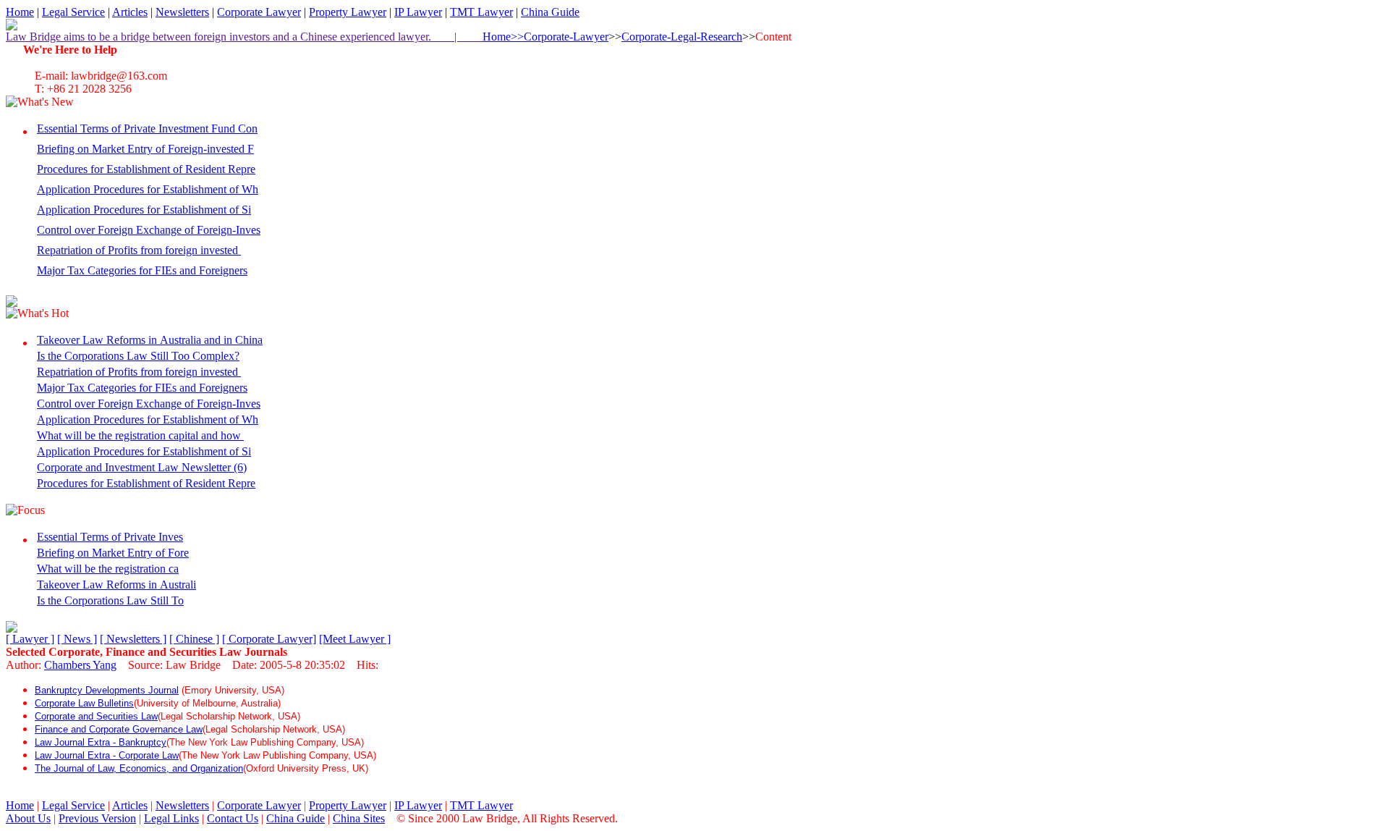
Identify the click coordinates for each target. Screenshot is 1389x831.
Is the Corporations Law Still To (110, 600)
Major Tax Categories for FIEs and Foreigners (142, 270)
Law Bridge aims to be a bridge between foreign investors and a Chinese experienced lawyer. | (244, 36)
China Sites (359, 818)
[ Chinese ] (194, 639)
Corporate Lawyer (259, 12)
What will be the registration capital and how (140, 435)
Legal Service (73, 12)
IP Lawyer (418, 12)
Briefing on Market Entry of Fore (113, 553)
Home (20, 12)
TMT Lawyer (481, 12)
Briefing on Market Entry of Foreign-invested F (145, 149)
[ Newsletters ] (133, 639)
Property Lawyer (347, 12)
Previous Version (97, 818)
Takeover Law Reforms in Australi (116, 584)
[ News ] (77, 639)
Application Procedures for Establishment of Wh (147, 189)
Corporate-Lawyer (566, 36)
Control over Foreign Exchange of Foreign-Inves (148, 230)
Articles (130, 12)
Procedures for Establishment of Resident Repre (146, 169)
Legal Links (171, 818)
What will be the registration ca (108, 568)
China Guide (550, 12)
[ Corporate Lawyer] (269, 639)
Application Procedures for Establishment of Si (144, 209)
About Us (28, 818)
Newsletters (182, 12)
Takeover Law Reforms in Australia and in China (150, 340)
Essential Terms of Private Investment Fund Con (147, 128)
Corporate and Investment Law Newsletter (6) (142, 467)
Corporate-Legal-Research (681, 36)
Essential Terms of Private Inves (110, 537)
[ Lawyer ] (30, 639)
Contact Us (232, 818)
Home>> (503, 36)
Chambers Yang (80, 665)
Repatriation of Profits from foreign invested (139, 250)
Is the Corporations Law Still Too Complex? (138, 356)
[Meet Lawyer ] (355, 639)
